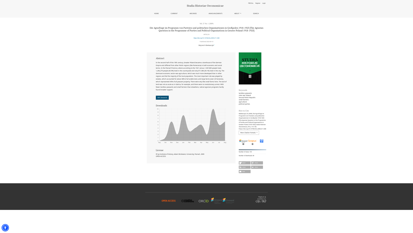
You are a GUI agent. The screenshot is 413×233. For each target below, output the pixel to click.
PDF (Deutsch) (162, 98)
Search (256, 13)
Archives (193, 13)
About (237, 13)
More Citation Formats (248, 133)
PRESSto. (251, 3)
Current (174, 13)
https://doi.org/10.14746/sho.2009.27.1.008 (206, 38)
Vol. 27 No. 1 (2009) (206, 23)
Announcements (215, 13)
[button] (245, 163)
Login (264, 3)
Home (156, 13)
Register (257, 3)
